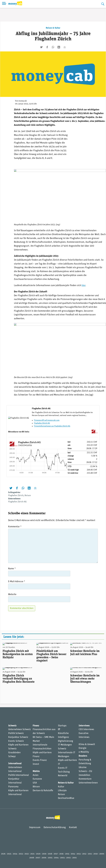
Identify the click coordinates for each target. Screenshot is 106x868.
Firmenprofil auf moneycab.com (46, 420)
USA (35, 783)
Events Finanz (40, 760)
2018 (50, 854)
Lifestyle (62, 790)
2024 (15, 854)
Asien (35, 775)
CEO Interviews (86, 729)
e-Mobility (84, 752)
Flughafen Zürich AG (42, 423)
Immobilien (84, 775)
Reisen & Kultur (53, 28)
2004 (56, 858)
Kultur (61, 787)
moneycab (22, 101)
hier (83, 285)
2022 (27, 854)
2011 (90, 854)
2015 (67, 854)
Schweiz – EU (85, 771)
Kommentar (14, 526)
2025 (9, 854)
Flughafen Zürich (15, 495)
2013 (79, 854)
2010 (95, 854)
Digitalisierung (65, 741)
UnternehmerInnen (88, 783)
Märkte (36, 771)
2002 (68, 858)
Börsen (36, 787)
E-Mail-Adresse (16, 581)
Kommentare (85, 779)
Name (12, 568)
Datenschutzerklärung (55, 827)
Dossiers (83, 756)
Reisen (28, 495)
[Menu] (4, 4)
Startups (62, 726)
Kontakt (73, 827)
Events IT (62, 768)
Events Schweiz (16, 741)
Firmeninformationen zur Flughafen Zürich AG (52, 426)
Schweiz (12, 726)
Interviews (84, 726)
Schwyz (12, 756)
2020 (38, 854)
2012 (84, 854)
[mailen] (65, 47)
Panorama (13, 787)
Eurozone (37, 779)
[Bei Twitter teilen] (41, 47)
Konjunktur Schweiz (18, 737)
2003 (62, 858)
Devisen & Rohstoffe (43, 790)
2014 (73, 854)
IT (59, 729)
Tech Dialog (64, 772)
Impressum (34, 827)
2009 (101, 854)
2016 (61, 854)
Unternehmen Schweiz (19, 729)
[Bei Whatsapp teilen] (53, 47)
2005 (50, 858)
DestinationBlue (66, 798)
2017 (56, 854)
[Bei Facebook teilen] (47, 47)
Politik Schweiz (16, 733)
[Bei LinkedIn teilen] (59, 47)
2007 (38, 858)
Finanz (36, 726)
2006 (44, 858)
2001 (74, 858)
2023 (21, 854)
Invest (36, 764)
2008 (31, 858)
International (15, 763)
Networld (62, 775)
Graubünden (14, 752)
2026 (3, 854)
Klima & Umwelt (87, 744)
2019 (44, 854)
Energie (82, 748)
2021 (32, 854)
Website (12, 594)
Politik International (18, 775)
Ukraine (83, 767)
